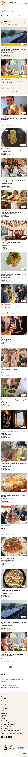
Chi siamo (3, 697)
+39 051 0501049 (7, 728)
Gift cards (3, 717)
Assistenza (3, 715)
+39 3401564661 (7, 726)
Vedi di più (14, 91)
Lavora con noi (4, 702)
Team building (4, 720)
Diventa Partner (5, 710)
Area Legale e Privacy (14, 754)
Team (2, 700)
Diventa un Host (5, 708)
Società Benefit (21, 752)
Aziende (3, 718)
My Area (3, 707)
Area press (3, 698)
